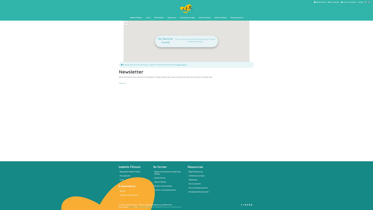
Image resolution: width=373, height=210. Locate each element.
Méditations (193, 180)
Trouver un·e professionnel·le (165, 190)
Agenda (122, 191)
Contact (360, 2)
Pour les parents (195, 184)
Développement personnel (199, 192)
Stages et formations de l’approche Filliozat (167, 173)
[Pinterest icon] (247, 205)
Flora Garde (141, 207)
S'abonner (122, 83)
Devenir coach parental (163, 186)
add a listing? (181, 65)
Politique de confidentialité (171, 207)
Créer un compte (349, 2)
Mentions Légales (153, 207)
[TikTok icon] (251, 205)
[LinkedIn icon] (245, 205)
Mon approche (125, 176)
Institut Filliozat (159, 178)
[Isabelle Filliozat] (186, 9)
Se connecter (334, 2)
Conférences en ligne (196, 176)
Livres (122, 180)
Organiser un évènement (129, 195)
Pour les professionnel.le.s (198, 188)
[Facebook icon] (241, 205)
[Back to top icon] (364, 206)
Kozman (132, 207)
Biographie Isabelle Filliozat (130, 172)
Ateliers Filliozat (160, 182)
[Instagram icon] (249, 205)
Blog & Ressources (196, 172)
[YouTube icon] (243, 205)
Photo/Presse (320, 2)
